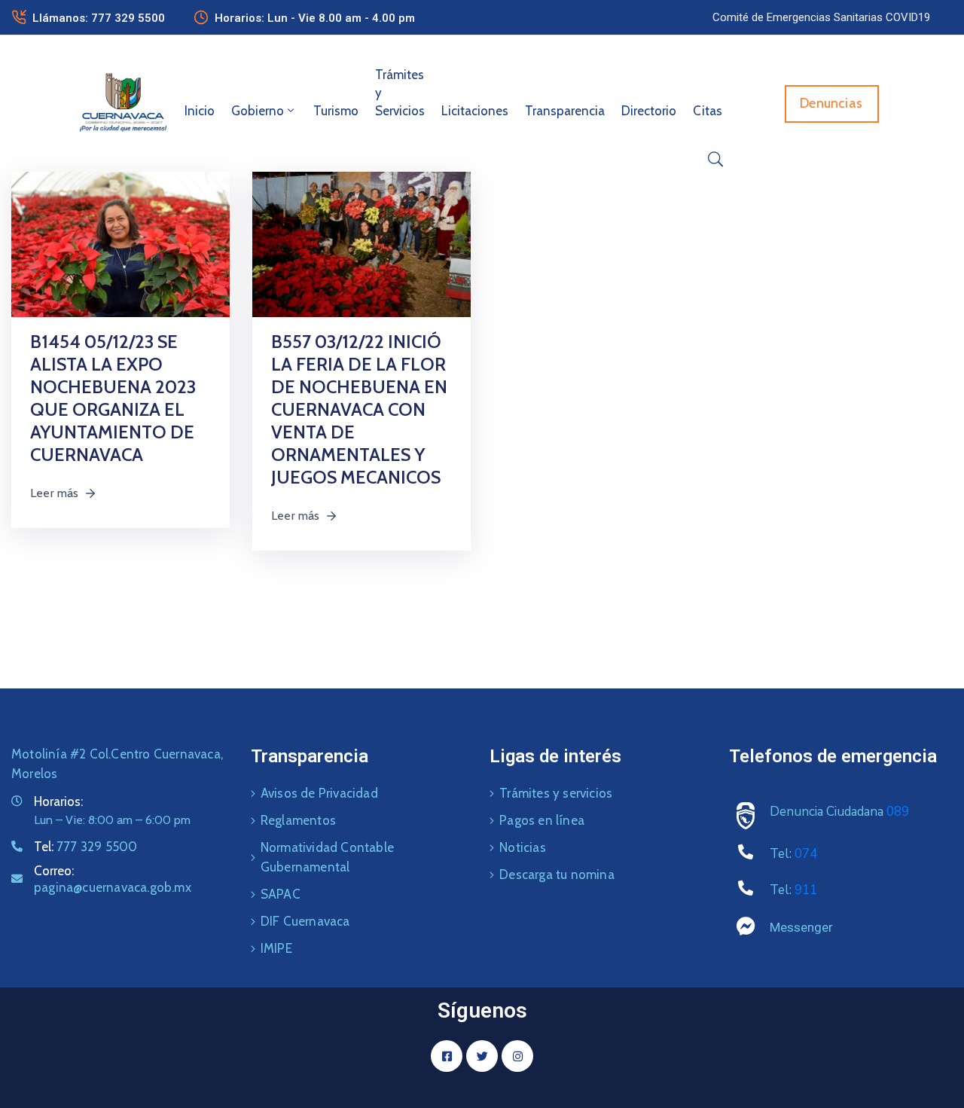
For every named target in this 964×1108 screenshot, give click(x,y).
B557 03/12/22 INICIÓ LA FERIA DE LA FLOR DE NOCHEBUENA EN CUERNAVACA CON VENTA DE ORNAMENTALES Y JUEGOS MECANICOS (359, 409)
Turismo (335, 110)
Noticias (522, 847)
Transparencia (565, 110)
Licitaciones (474, 110)
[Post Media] (120, 243)
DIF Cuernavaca (305, 921)
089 (897, 811)
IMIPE (276, 948)
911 (806, 890)
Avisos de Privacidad (319, 793)
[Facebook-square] (446, 1056)
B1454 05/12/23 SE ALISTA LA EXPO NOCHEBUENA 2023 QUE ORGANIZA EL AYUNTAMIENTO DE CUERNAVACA (113, 398)
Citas (707, 110)
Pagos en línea (541, 820)
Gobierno (257, 110)
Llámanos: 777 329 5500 (98, 18)
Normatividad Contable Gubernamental (327, 857)
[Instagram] (517, 1056)
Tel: (85, 846)
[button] (821, 17)
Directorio (648, 110)
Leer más (54, 493)
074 (806, 853)
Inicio (200, 110)
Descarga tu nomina (557, 874)
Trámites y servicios (555, 793)
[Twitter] (482, 1056)
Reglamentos (298, 820)
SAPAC (280, 894)
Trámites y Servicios (400, 92)
